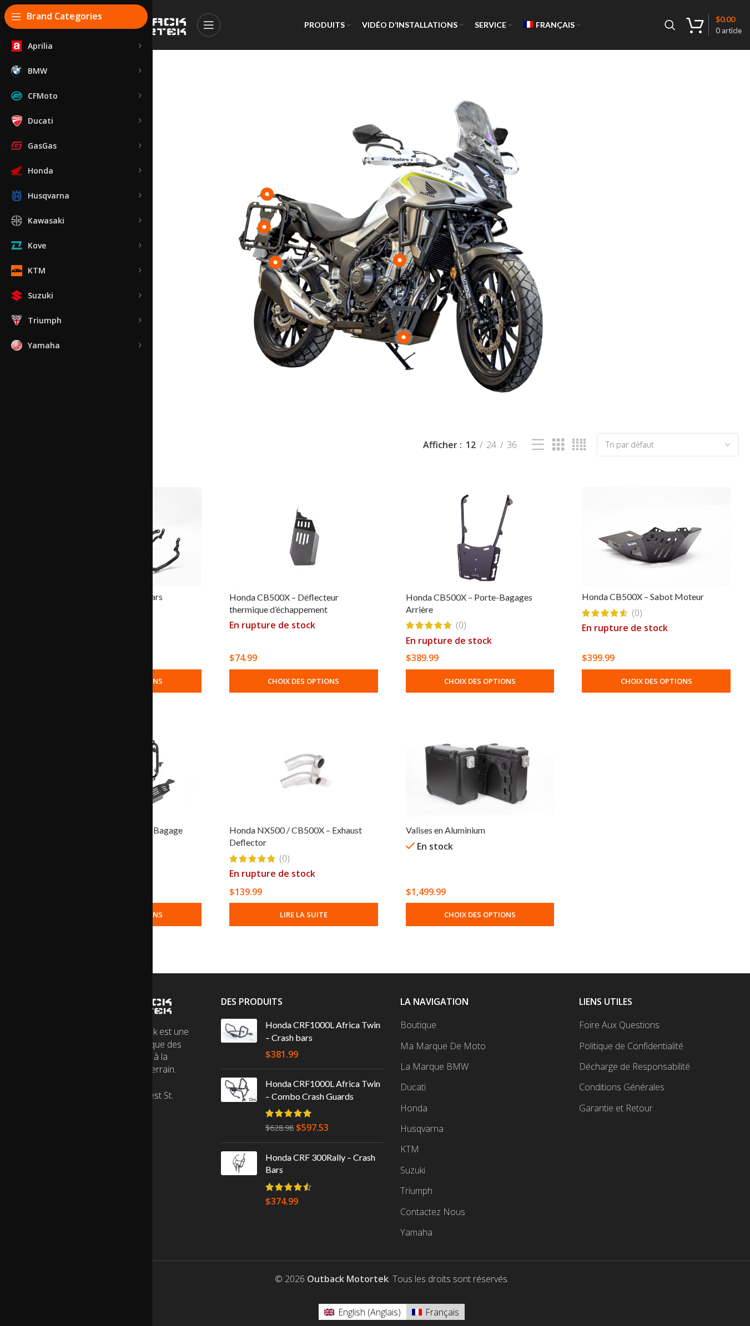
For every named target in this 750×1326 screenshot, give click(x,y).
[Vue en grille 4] (579, 445)
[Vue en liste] (538, 445)
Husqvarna (422, 1128)
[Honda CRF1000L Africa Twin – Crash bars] (239, 1039)
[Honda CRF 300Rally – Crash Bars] (239, 1179)
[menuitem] (552, 25)
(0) (461, 625)
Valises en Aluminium (445, 830)
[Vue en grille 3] (558, 445)
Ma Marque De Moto (443, 1046)
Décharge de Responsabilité (634, 1066)
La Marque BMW (434, 1066)
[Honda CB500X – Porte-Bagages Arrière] (480, 536)
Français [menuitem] (442, 1312)
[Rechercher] (670, 25)
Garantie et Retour (616, 1108)
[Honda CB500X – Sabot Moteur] (656, 536)
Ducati (413, 1087)
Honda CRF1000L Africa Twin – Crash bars (322, 1030)
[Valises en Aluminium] (480, 770)
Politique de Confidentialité (631, 1046)
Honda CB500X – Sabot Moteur (643, 596)
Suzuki (412, 1170)
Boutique (418, 1025)
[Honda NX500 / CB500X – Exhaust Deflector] (303, 770)
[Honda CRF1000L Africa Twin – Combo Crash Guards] (239, 1106)
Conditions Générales (622, 1087)
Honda (413, 1108)
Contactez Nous (432, 1212)
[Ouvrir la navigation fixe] (209, 25)
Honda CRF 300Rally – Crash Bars (320, 1163)
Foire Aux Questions (619, 1025)
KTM (409, 1149)
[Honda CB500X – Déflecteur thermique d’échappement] (303, 536)
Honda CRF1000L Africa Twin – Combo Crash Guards (322, 1089)
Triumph (416, 1191)
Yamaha (416, 1232)
